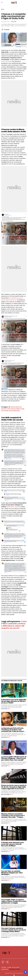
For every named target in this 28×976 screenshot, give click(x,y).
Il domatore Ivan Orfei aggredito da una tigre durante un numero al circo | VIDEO (13, 701)
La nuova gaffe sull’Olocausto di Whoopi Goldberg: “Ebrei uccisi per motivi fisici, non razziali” (13, 758)
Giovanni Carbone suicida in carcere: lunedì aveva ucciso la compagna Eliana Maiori (13, 929)
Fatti (2, 9)
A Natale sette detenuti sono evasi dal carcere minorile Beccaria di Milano (12, 844)
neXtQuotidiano (5, 794)
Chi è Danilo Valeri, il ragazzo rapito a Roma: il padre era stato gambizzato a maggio (13, 901)
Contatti (9, 967)
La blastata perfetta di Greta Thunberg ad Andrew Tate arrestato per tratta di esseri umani (12, 729)
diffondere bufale (13, 506)
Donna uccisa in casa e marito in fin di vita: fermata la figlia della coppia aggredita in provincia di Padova (13, 787)
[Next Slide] (25, 373)
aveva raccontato (6, 61)
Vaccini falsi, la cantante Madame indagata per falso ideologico (12, 872)
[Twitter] (6, 961)
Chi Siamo (3, 967)
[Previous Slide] (3, 373)
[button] (14, 373)
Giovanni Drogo (5, 21)
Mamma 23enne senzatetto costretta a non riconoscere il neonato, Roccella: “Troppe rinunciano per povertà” (12, 815)
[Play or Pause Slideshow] (2, 386)
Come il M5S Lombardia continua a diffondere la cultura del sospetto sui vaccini (14, 624)
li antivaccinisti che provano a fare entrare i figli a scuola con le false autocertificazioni (12, 408)
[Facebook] (1, 961)
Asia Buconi (4, 708)
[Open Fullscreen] (25, 386)
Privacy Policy (15, 967)
